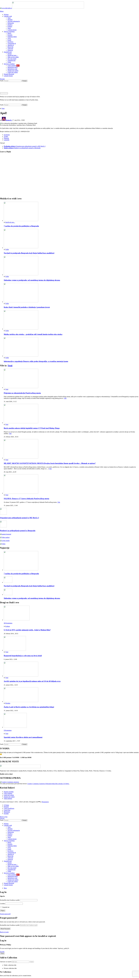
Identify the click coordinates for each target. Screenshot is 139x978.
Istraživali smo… (13, 55)
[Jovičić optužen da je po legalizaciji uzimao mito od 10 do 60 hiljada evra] (71, 669)
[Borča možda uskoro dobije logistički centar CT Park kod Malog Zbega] (71, 414)
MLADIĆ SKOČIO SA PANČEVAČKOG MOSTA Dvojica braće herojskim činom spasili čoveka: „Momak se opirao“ (50, 463)
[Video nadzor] (5, 537)
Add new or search (6, 962)
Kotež (9, 40)
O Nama (6, 805)
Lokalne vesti (8, 16)
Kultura (10, 26)
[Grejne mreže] (5, 540)
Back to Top (3, 817)
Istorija (10, 53)
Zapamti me (5, 907)
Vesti (9, 18)
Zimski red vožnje (13, 70)
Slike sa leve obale (13, 57)
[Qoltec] (2, 544)
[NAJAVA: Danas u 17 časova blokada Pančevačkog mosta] (71, 484)
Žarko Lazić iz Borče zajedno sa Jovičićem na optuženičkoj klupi (29, 707)
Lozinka (2, 903)
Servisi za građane (9, 64)
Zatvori (2, 818)
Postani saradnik (9, 791)
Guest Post (7, 810)
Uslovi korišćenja (9, 808)
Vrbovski (10, 48)
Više (65, 398)
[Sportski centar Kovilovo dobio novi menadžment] (71, 720)
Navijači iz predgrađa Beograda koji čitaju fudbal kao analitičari (29, 253)
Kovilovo (10, 42)
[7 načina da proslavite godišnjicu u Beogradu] (71, 212)
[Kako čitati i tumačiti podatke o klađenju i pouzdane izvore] (71, 293)
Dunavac (10, 50)
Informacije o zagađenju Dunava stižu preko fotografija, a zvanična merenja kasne (36, 361)
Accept (2, 951)
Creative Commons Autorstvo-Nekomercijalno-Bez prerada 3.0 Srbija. (48, 783)
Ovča (9, 38)
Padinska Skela (12, 36)
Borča (9, 33)
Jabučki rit (11, 45)
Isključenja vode (12, 69)
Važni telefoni (8, 798)
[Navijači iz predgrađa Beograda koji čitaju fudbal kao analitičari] (71, 239)
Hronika (10, 19)
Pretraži (24, 81)
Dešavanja (11, 23)
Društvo (10, 25)
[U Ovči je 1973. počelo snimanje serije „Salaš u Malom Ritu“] (71, 613)
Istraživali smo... (10, 222)
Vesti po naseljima (9, 31)
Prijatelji (6, 807)
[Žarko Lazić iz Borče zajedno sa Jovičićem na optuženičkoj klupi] (71, 694)
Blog (5, 888)
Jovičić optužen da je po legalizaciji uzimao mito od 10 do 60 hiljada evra (32, 681)
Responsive (45, 802)
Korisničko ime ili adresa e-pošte (9, 900)
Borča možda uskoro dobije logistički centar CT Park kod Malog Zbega (32, 428)
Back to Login (4, 932)
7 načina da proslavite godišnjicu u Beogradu (21, 226)
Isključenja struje (13, 67)
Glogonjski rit (12, 43)
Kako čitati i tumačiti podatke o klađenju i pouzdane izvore (27, 307)
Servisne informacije (14, 21)
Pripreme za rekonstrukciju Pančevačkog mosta (22, 393)
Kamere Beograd (9, 74)
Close (2, 953)
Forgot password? (5, 914)
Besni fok (10, 47)
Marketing (7, 812)
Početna (6, 14)
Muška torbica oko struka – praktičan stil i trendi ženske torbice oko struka (33, 334)
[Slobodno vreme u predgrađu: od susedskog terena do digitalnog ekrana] (71, 266)
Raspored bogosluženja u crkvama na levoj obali (23, 656)
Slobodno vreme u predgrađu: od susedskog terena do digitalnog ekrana (32, 280)
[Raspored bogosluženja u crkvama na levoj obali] (71, 643)
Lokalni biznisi (12, 30)
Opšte (9, 62)
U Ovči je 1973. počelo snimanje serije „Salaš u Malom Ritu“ (27, 630)
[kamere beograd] (5, 534)
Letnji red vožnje (13, 72)
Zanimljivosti (8, 52)
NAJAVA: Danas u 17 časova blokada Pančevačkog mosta (26, 499)
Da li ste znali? (12, 59)
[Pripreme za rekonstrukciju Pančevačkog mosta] (71, 378)
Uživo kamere (13, 65)
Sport (9, 28)
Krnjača (10, 35)
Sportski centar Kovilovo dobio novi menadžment (23, 737)
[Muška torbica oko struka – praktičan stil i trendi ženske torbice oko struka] (71, 320)
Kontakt (6, 813)
